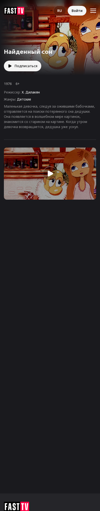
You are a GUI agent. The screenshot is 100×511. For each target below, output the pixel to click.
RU (59, 10)
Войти (77, 10)
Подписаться (26, 66)
